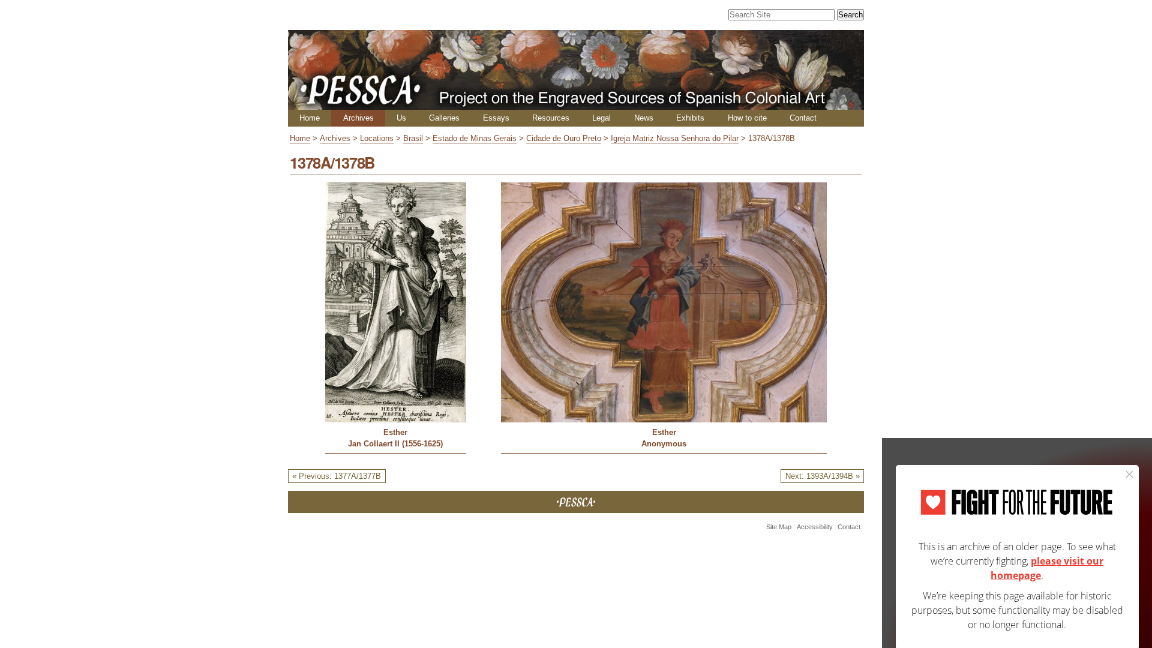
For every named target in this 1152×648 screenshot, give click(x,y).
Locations (377, 138)
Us (401, 117)
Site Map (778, 526)
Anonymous (663, 443)
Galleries (444, 117)
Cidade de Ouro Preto (563, 138)
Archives (358, 117)
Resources (550, 117)
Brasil (413, 138)
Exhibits (690, 117)
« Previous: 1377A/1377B (336, 476)
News (643, 117)
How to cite (747, 117)
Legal (601, 117)
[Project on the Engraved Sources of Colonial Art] (576, 105)
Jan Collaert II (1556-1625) (395, 443)
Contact (803, 117)
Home (309, 117)
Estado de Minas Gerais (475, 138)
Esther (395, 432)
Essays (496, 117)
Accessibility (815, 526)
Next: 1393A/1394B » (822, 476)
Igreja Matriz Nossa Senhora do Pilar (675, 138)
